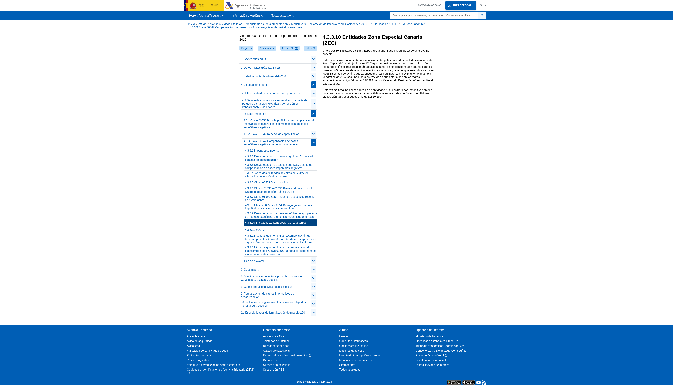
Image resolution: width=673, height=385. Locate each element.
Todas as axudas (349, 369)
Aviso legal (194, 345)
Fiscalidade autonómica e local (435, 341)
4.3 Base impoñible (413, 23)
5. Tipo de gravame (253, 260)
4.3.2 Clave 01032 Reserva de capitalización (271, 134)
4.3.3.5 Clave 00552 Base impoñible (267, 182)
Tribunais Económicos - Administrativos (440, 345)
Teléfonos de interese (276, 341)
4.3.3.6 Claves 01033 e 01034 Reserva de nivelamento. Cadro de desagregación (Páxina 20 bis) (279, 190)
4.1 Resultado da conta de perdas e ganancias (271, 93)
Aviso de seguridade (199, 341)
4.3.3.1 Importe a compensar (262, 150)
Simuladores (347, 364)
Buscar (343, 336)
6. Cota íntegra (250, 269)
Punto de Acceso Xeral (430, 355)
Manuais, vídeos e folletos (226, 23)
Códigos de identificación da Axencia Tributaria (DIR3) (220, 369)
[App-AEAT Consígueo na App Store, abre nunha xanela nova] (468, 382)
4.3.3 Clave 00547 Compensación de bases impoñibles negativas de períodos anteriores (247, 27)
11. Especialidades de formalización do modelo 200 (273, 312)
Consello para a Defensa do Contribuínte (441, 350)
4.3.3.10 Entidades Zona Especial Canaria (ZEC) (275, 222)
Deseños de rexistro (351, 350)
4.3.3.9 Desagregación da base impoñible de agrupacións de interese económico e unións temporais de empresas (281, 215)
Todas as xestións (282, 15)
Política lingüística (198, 360)
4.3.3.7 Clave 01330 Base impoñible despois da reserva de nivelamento (280, 198)
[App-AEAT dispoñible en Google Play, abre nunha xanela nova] (454, 382)
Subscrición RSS (273, 369)
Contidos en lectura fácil (354, 345)
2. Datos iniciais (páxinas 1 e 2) (260, 67)
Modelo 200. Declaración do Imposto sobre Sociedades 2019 (329, 23)
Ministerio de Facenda (429, 336)
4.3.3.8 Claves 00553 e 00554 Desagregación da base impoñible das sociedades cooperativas (279, 207)
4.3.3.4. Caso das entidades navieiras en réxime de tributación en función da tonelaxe (277, 175)
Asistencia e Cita (273, 336)
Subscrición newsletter (277, 364)
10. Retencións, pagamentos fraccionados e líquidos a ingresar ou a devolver (274, 304)
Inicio (191, 23)
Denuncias (270, 360)
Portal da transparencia (430, 360)
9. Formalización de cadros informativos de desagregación (267, 295)
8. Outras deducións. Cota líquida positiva (267, 286)
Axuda (202, 23)
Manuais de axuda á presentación (267, 23)
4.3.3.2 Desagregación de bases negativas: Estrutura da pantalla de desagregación (280, 158)
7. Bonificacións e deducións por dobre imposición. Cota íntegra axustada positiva (272, 278)
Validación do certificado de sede (207, 350)
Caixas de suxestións (276, 350)
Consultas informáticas (353, 341)
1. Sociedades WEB (253, 59)
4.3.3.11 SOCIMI (255, 229)
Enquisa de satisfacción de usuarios (285, 355)
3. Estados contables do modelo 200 (263, 76)
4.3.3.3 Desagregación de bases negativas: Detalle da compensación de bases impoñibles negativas (278, 166)
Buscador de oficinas (276, 345)
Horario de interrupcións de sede (359, 355)
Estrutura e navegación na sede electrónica (214, 364)
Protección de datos (199, 355)
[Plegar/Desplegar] (313, 59)
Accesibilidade (196, 336)
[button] (483, 5)
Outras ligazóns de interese (433, 364)
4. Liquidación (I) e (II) (384, 23)
